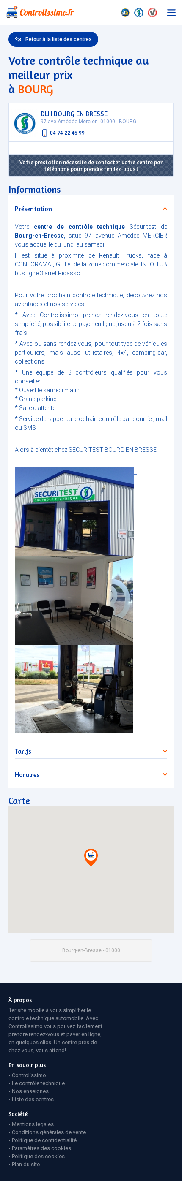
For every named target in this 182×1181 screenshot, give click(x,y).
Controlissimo (29, 1075)
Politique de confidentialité (44, 1140)
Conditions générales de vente (49, 1132)
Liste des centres (33, 1099)
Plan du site (26, 1164)
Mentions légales (33, 1124)
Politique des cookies (38, 1156)
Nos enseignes (30, 1091)
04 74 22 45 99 (67, 133)
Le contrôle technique (38, 1083)
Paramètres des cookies (41, 1148)
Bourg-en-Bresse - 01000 (91, 950)
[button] (91, 859)
